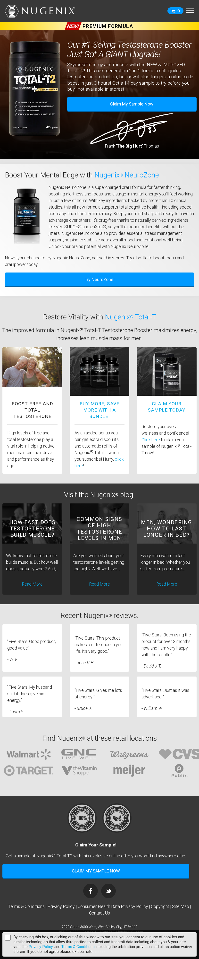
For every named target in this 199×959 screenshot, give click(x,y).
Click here (151, 439)
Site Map (180, 906)
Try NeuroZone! (99, 279)
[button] (190, 10)
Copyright (160, 906)
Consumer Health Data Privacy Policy (113, 906)
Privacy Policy (41, 946)
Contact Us (99, 912)
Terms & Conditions (78, 946)
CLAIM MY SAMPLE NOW (96, 870)
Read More (32, 584)
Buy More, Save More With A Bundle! (99, 410)
